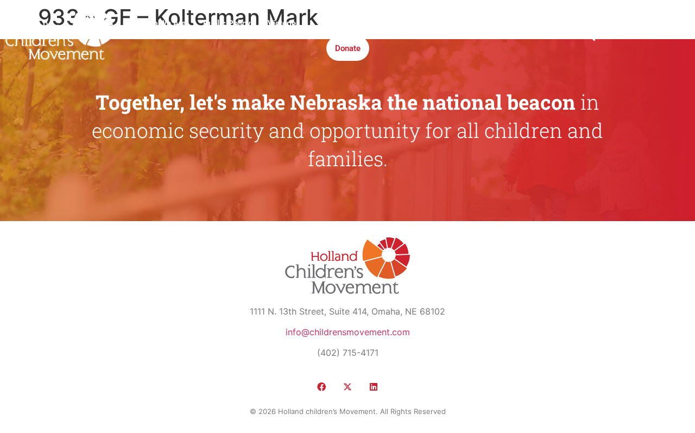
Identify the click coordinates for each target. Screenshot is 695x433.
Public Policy (226, 23)
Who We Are (164, 23)
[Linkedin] (373, 387)
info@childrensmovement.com (348, 332)
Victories (284, 23)
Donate (348, 48)
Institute (372, 23)
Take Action (426, 23)
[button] (590, 36)
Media (329, 23)
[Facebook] (321, 387)
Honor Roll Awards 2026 (509, 23)
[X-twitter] (347, 387)
